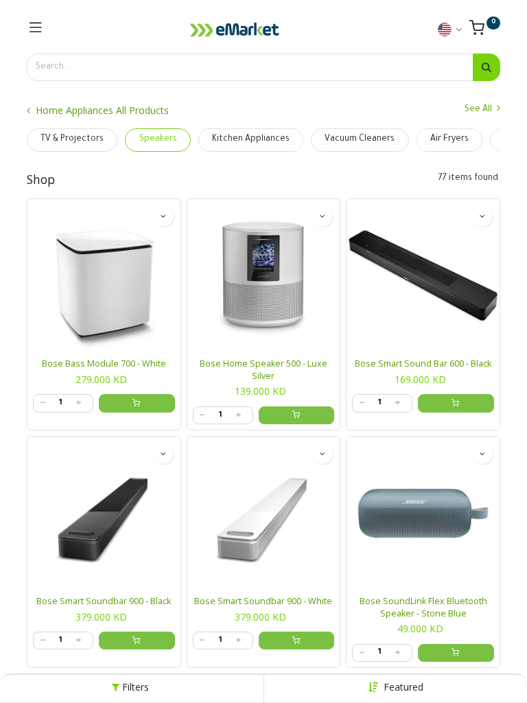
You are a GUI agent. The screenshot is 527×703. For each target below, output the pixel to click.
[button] (403, 687)
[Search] (486, 67)
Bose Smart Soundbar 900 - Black (103, 601)
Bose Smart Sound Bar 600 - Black (423, 363)
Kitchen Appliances (251, 139)
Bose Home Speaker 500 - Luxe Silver (263, 370)
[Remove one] (42, 403)
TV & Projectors (72, 139)
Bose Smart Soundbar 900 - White (263, 601)
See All (479, 110)
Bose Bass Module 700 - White (104, 363)
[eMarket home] (235, 29)
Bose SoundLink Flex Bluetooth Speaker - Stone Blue (423, 607)
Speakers (158, 139)
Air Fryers (449, 139)
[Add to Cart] (137, 403)
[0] (484, 31)
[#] (36, 29)
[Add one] (78, 403)
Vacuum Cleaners (360, 139)
